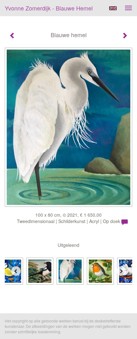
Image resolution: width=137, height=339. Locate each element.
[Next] (121, 271)
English (113, 8)
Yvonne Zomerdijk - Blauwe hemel (49, 8)
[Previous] (16, 271)
